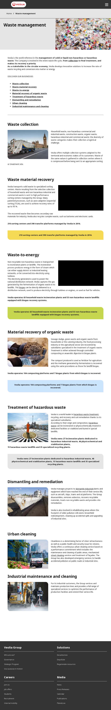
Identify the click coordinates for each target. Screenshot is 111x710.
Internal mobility (10, 703)
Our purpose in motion (13, 669)
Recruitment (9, 698)
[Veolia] (18, 4)
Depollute (61, 659)
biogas (22, 287)
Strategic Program (11, 664)
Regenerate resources (66, 664)
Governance (9, 659)
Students (7, 694)
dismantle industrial (84, 488)
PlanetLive (61, 703)
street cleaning (57, 555)
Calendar (60, 694)
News (59, 684)
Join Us (6, 684)
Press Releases (63, 689)
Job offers (8, 689)
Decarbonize (62, 655)
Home (9, 13)
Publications (62, 698)
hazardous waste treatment (86, 414)
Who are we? (9, 655)
